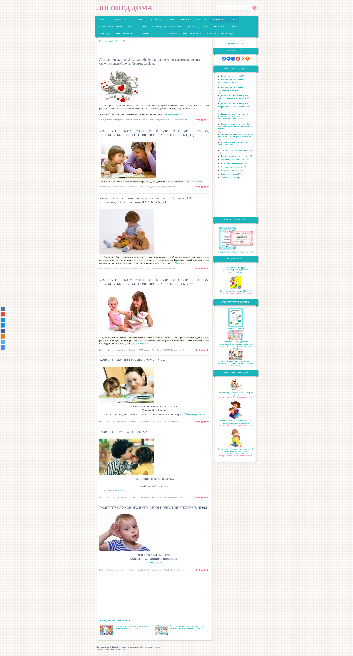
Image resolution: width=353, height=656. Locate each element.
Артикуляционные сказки (231, 163)
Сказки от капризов (229, 174)
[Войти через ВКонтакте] (228, 59)
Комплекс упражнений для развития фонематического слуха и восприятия (235, 135)
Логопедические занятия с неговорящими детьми (231, 81)
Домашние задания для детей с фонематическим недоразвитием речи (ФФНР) (235, 126)
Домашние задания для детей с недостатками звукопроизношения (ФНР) (233, 106)
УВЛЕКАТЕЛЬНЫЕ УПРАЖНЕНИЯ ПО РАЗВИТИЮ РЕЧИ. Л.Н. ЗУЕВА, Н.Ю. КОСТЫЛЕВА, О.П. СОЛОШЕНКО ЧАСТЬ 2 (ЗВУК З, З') (154, 282)
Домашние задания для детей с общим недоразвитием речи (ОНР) (233, 97)
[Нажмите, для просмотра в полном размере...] (130, 178)
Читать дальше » (173, 114)
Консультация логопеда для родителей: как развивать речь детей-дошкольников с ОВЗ (236, 451)
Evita (157, 120)
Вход (242, 44)
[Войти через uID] (224, 59)
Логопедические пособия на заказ (115, 620)
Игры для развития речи (115, 187)
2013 (111, 41)
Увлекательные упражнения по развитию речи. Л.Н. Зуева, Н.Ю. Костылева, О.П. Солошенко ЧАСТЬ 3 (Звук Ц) (146, 200)
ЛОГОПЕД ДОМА (124, 8)
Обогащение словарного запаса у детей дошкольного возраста (235, 422)
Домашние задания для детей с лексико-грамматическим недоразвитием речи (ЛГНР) (233, 116)
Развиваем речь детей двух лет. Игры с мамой (235, 394)
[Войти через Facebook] (233, 59)
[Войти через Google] (242, 58)
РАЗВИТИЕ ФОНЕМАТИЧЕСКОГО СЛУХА (132, 360)
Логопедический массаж (231, 170)
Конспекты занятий (229, 178)
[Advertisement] (149, 51)
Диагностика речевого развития (120, 120)
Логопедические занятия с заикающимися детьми (231, 89)
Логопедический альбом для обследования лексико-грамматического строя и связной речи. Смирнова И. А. (149, 61)
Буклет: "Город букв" (236, 329)
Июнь (118, 41)
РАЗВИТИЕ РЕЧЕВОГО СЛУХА (123, 432)
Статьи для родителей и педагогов (236, 150)
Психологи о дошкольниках (232, 160)
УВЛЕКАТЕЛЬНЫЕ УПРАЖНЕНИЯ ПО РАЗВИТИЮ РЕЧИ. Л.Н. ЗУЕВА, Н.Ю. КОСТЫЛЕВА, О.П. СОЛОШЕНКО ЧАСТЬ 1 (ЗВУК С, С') (154, 133)
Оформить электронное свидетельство (235, 252)
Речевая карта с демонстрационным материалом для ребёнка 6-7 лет (186, 627)
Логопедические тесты (230, 76)
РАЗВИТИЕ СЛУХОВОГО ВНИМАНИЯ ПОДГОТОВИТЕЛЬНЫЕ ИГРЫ (153, 507)
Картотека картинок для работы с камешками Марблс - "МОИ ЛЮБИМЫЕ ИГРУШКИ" (236, 363)
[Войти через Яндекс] (238, 59)
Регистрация (232, 44)
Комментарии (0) (180, 120)
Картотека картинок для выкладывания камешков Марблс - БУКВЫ (132, 627)
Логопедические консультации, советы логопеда (233, 143)
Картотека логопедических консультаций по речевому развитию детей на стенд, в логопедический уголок (235, 345)
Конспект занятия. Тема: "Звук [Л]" (235, 291)
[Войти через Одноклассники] (247, 59)
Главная (103, 41)
